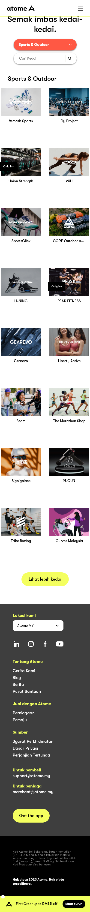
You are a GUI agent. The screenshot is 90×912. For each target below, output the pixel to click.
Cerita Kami (24, 670)
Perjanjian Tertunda (31, 755)
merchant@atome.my (33, 792)
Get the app (31, 815)
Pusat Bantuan (27, 691)
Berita (18, 684)
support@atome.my (31, 775)
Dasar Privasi (25, 748)
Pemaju (20, 720)
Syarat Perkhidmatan (33, 741)
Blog (17, 677)
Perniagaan (24, 713)
